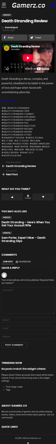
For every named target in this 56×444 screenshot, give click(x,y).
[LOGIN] (53, 5)
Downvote (43, 197)
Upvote (12, 197)
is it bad (8, 140)
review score (35, 149)
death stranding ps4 (16, 122)
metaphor (22, 146)
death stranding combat (19, 113)
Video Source (9, 101)
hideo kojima (35, 137)
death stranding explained (19, 116)
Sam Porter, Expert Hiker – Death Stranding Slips (23, 239)
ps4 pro (8, 149)
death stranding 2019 (16, 110)
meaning (8, 146)
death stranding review (18, 131)
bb (5, 108)
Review (20, 149)
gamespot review (14, 137)
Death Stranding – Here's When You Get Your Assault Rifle (25, 223)
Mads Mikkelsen (41, 143)
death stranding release (18, 128)
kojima (36, 140)
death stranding (19, 108)
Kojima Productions (16, 143)
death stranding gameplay (20, 119)
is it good (22, 140)
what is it (28, 152)
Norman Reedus (41, 146)
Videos (6, 217)
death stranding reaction (19, 125)
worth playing (13, 155)
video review (11, 152)
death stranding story (18, 134)
